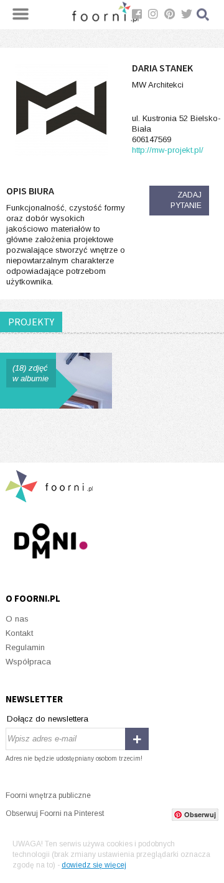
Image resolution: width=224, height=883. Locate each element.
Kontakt (19, 633)
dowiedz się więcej (94, 865)
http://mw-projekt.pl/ (167, 150)
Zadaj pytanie (186, 200)
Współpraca (28, 661)
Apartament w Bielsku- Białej (56, 381)
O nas (17, 618)
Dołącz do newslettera (47, 718)
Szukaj (203, 14)
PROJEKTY (31, 321)
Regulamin (25, 647)
